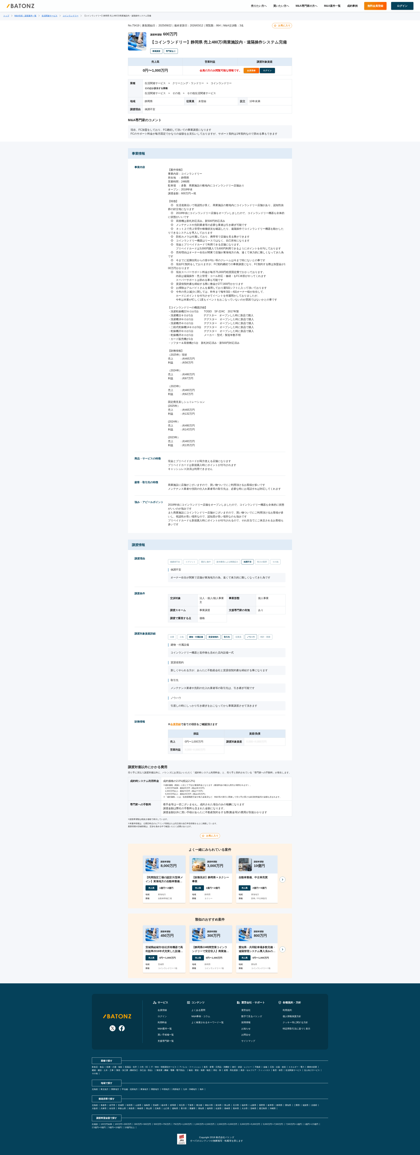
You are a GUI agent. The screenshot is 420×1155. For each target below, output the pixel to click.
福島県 (147, 1105)
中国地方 (166, 1089)
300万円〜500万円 (142, 1124)
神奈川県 (209, 1105)
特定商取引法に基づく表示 (296, 1028)
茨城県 (156, 1105)
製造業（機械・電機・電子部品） (171, 1070)
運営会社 (246, 1010)
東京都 (199, 1105)
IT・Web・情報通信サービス (164, 1067)
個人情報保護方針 (292, 1016)
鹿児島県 (263, 1108)
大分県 (245, 1108)
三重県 (297, 1105)
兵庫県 (103, 1108)
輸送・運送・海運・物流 (199, 1070)
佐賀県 (218, 1108)
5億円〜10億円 (115, 1127)
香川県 (184, 1108)
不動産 (258, 1067)
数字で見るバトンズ (251, 1016)
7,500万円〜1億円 (294, 1124)
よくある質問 (198, 1010)
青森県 (103, 1105)
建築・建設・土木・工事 (103, 1070)
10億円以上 (130, 1127)
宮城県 (121, 1105)
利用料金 (162, 1022)
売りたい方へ (259, 5)
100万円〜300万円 (123, 1124)
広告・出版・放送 (278, 1067)
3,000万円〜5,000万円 (250, 1124)
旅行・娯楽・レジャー (242, 1067)
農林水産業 (312, 1067)
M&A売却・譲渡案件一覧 (25, 16)
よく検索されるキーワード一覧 (207, 1022)
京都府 (314, 1105)
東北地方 (104, 1089)
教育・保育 (278, 1070)
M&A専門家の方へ (306, 5)
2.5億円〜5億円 (99, 1127)
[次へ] (282, 880)
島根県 (140, 1108)
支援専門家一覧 (166, 1041)
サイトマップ (248, 1041)
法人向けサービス (312, 1070)
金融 (265, 1067)
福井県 (245, 1105)
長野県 (262, 1105)
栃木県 (164, 1105)
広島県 (158, 1108)
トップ (6, 16)
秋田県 (130, 1105)
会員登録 (175, 724)
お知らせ (246, 1028)
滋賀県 (305, 1105)
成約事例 (352, 5)
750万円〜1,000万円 (182, 1124)
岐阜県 (271, 1105)
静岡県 (279, 1105)
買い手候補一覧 (166, 1034)
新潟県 (218, 1105)
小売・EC (144, 1067)
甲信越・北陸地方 (130, 1089)
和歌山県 (122, 1108)
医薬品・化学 (131, 1067)
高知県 (201, 1108)
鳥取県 (132, 1108)
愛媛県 (192, 1108)
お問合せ (246, 1034)
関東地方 (115, 1089)
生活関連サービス (49, 16)
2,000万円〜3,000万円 (227, 1124)
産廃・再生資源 (231, 1070)
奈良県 (112, 1108)
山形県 (138, 1105)
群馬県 (173, 1105)
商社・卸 (217, 1070)
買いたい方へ (281, 5)
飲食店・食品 (98, 1067)
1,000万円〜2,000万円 (204, 1124)
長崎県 (227, 1108)
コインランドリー (70, 16)
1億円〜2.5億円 (311, 1124)
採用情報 (246, 1022)
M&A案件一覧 (332, 5)
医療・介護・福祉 (114, 1067)
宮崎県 (253, 1108)
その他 (95, 1074)
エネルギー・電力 (296, 1067)
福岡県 (210, 1108)
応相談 (95, 1124)
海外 (202, 1089)
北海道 (95, 1089)
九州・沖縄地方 (190, 1089)
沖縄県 (273, 1108)
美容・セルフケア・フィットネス (255, 1070)
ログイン (162, 1016)
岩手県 (112, 1105)
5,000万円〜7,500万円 (273, 1124)
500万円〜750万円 (162, 1124)
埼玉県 (182, 1105)
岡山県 (149, 1108)
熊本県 (236, 1108)
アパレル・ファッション (190, 1067)
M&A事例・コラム (200, 1016)
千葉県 (190, 1105)
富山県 (227, 1105)
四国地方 (176, 1089)
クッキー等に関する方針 (295, 1022)
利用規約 (287, 1010)
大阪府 (95, 1108)
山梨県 (253, 1105)
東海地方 (144, 1089)
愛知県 (288, 1105)
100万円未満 (106, 1124)
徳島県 (175, 1108)
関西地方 (155, 1089)
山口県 (166, 1108)
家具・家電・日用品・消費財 (216, 1067)
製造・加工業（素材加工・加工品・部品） (135, 1070)
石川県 (236, 1105)
